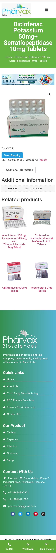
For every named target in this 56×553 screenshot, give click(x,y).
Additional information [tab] (19, 169)
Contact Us (13, 414)
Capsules (12, 439)
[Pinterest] (35, 514)
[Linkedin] (28, 514)
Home (9, 57)
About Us (12, 386)
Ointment (12, 453)
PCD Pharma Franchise (20, 400)
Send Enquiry (12, 155)
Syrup (10, 460)
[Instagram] (43, 514)
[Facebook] (13, 514)
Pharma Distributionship (20, 407)
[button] (46, 10)
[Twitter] (20, 514)
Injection (11, 446)
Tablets (42, 159)
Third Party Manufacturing (22, 393)
